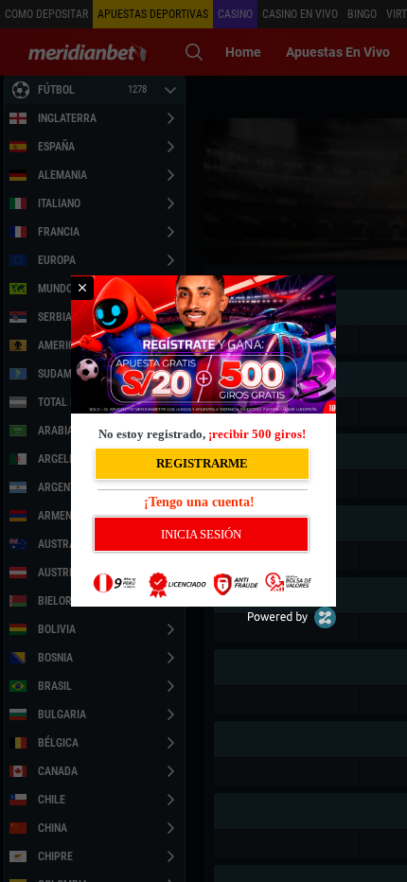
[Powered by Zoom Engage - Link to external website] (291, 624)
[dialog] (203, 441)
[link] (82, 288)
